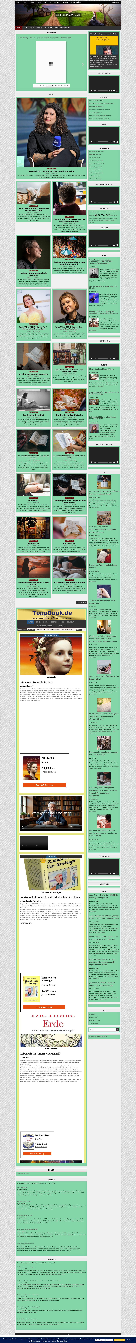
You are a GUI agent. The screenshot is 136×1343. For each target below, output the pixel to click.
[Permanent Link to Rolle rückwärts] (33, 485)
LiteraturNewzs (51, 168)
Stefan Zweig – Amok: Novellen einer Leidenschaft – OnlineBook (44, 37)
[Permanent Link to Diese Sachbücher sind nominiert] (33, 400)
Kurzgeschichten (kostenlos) (62, 28)
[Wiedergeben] (92, 93)
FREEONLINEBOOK (48, 28)
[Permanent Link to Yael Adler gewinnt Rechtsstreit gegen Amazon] (33, 356)
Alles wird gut (102, 222)
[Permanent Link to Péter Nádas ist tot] (33, 528)
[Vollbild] (117, 93)
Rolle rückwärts (33, 501)
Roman (32, 28)
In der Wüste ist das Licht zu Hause (27, 1229)
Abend (91, 213)
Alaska (94, 220)
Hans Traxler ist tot (69, 543)
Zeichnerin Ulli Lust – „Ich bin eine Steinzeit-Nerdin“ (102, 420)
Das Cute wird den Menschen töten (27, 1319)
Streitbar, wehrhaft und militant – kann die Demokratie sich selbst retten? (38, 1281)
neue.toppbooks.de (94, 159)
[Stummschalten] (114, 93)
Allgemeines (102, 216)
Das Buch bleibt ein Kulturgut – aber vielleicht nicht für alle (69, 457)
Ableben (105, 220)
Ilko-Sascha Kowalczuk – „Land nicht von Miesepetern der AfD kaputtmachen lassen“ (102, 964)
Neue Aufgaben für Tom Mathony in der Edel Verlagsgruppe (104, 395)
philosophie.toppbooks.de (96, 165)
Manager (47, 173)
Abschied (91, 217)
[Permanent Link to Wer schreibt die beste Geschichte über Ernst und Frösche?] (33, 441)
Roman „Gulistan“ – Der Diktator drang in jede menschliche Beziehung (103, 314)
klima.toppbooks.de (95, 156)
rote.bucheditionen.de (95, 114)
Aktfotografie (114, 220)
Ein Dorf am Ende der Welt (24, 1215)
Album (97, 220)
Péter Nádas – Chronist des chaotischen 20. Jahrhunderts (33, 274)
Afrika (90, 220)
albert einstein (113, 217)
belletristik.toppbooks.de (96, 153)
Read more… (100, 388)
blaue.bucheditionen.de (96, 102)
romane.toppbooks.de (95, 171)
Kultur (39, 2)
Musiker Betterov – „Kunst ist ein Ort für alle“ (103, 289)
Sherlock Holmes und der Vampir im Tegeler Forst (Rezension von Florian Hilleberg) (104, 718)
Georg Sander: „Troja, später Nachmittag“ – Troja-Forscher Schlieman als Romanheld (100, 263)
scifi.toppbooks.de (94, 178)
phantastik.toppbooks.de (96, 162)
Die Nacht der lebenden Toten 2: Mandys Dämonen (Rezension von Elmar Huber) (103, 835)
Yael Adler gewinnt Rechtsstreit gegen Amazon (33, 374)
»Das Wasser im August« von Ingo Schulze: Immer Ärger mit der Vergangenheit (69, 263)
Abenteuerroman (111, 213)
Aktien (109, 220)
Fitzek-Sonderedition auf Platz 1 (101, 371)
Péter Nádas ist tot (33, 543)
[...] (107, 66)
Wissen (32, 2)
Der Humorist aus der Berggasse (26, 1267)
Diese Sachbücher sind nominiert (33, 415)
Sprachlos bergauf (22, 1187)
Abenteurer (104, 213)
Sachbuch (39, 28)
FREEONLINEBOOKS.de (68, 14)
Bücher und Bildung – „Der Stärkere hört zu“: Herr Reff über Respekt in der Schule (69, 220)
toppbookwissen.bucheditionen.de (99, 120)
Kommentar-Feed (94, 1022)
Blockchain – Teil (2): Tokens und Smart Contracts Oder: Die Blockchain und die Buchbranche (103, 640)
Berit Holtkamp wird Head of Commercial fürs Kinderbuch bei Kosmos (69, 371)
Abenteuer (92, 222)
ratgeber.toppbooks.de (95, 168)
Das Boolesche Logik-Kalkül (98, 34)
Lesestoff (24, 2)
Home (17, 2)
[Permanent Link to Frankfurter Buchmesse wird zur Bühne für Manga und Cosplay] (33, 567)
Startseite (18, 28)
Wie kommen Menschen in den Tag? (27, 1295)
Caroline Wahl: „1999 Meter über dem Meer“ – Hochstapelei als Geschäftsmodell (69, 328)
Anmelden (92, 1016)
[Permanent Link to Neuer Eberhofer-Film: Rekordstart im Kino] (69, 400)
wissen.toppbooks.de (95, 181)
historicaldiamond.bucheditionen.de (99, 111)
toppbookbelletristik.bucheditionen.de (100, 117)
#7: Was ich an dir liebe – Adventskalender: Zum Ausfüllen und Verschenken (102, 531)
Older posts (80, 602)
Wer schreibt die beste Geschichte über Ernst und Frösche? (33, 457)
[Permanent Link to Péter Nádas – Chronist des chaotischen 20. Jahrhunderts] (33, 252)
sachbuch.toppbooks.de (96, 175)
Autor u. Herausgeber (54, 2)
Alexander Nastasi (110, 222)
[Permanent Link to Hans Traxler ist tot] (69, 528)
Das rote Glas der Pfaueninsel (25, 1243)
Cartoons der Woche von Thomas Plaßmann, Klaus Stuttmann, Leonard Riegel (33, 209)
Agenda (101, 220)
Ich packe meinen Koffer (24, 1201)
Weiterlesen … (102, 282)
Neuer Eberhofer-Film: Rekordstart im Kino (69, 415)
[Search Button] (68, 1334)
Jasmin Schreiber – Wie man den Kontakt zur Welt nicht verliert (51, 171)
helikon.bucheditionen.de (96, 108)
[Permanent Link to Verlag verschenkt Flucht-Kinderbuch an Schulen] (69, 567)
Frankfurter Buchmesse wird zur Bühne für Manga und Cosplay (33, 583)
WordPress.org (93, 1025)
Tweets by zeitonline (23, 1173)
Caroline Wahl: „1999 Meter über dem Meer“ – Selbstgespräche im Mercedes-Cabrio (33, 328)
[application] (104, 86)
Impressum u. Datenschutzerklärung (72, 2)
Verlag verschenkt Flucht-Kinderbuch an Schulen (69, 582)
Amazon (99, 213)
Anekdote (91, 224)
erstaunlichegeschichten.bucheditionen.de (101, 105)
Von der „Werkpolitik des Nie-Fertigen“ (28, 1307)
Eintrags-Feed (93, 1019)
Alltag (94, 213)
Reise (45, 2)
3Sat (97, 222)
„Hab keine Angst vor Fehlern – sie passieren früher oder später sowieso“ (69, 502)
